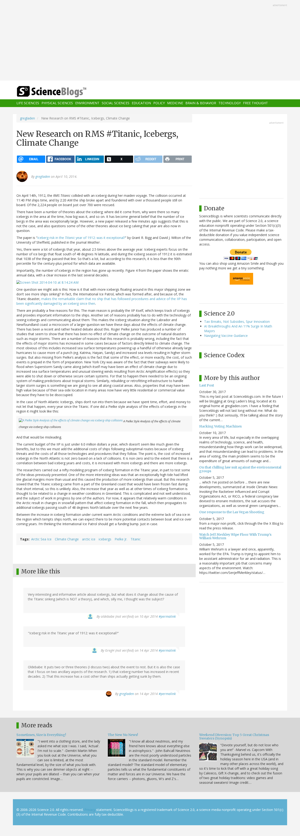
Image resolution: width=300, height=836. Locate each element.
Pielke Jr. (121, 539)
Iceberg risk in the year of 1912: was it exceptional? (81, 237)
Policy (159, 103)
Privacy (89, 809)
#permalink (167, 616)
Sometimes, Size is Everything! (41, 735)
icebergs (105, 539)
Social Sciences (115, 103)
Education (141, 103)
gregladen (27, 118)
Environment (87, 103)
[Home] (60, 91)
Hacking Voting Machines (220, 426)
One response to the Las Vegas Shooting (231, 512)
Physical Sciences (57, 103)
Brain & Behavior (200, 103)
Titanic (136, 539)
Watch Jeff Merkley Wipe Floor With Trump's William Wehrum (235, 536)
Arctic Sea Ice (41, 539)
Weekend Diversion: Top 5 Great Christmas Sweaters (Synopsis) (234, 736)
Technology (229, 103)
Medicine (175, 103)
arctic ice (88, 539)
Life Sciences (27, 103)
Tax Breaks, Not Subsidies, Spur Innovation (237, 321)
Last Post (206, 385)
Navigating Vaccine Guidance (226, 335)
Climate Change (67, 539)
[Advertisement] (150, 41)
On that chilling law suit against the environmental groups (240, 469)
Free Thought (255, 103)
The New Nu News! (123, 735)
